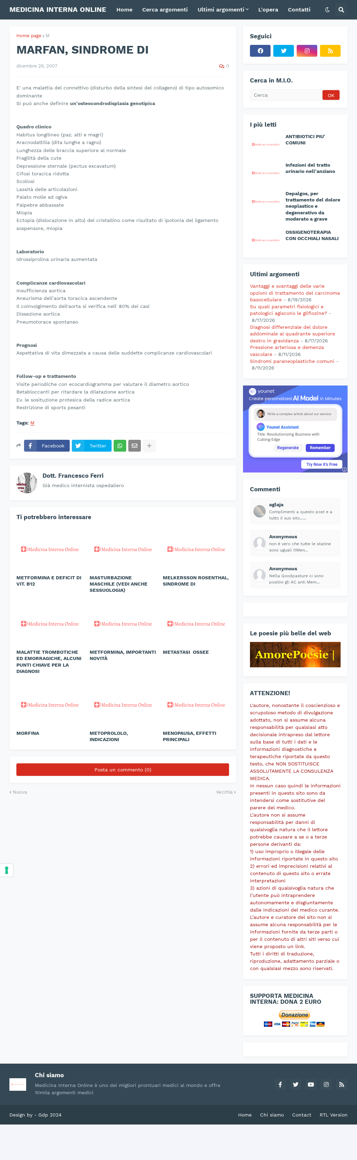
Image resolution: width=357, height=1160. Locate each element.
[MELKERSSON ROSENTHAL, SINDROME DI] (196, 548)
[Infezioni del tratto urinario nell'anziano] (265, 172)
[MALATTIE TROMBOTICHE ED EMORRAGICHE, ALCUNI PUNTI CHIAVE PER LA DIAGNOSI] (49, 622)
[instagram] (307, 51)
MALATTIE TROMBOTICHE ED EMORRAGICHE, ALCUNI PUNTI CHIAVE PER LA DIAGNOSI (48, 661)
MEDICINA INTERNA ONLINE (57, 9)
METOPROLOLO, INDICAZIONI (109, 736)
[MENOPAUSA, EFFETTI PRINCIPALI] (196, 703)
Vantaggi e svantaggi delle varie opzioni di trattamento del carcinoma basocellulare (295, 292)
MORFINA (27, 733)
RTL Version (334, 1115)
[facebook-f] (280, 1084)
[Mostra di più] (149, 446)
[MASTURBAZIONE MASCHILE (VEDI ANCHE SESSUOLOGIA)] (123, 548)
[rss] (330, 51)
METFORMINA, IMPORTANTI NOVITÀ (123, 655)
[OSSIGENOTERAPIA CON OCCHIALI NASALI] (265, 240)
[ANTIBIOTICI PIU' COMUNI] (265, 144)
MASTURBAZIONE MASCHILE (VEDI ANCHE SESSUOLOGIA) (118, 584)
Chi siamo (272, 1115)
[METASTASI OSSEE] (196, 622)
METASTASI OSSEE (186, 652)
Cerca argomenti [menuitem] (165, 9)
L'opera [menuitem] (268, 9)
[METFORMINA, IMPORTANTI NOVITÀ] (123, 622)
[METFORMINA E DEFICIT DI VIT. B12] (49, 548)
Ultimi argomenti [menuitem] (221, 9)
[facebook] (260, 51)
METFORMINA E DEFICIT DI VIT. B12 (48, 581)
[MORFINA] (49, 703)
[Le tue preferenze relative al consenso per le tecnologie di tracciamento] (6, 870)
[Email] (134, 446)
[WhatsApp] (120, 446)
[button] (327, 9)
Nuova (20, 792)
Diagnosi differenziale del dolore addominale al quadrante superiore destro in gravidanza (292, 333)
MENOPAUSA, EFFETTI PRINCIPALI (189, 736)
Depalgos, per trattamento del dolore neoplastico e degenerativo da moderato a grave (313, 206)
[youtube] (311, 1084)
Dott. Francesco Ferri (73, 475)
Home (245, 1115)
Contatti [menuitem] (299, 9)
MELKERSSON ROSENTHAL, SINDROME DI (196, 581)
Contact (301, 1115)
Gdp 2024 (50, 1115)
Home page (28, 35)
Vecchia (224, 792)
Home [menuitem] (124, 9)
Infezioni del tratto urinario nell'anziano (310, 168)
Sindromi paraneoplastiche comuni (292, 361)
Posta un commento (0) (122, 769)
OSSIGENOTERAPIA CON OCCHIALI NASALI (312, 235)
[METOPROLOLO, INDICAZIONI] (123, 703)
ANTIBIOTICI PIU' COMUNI (305, 139)
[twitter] (283, 51)
